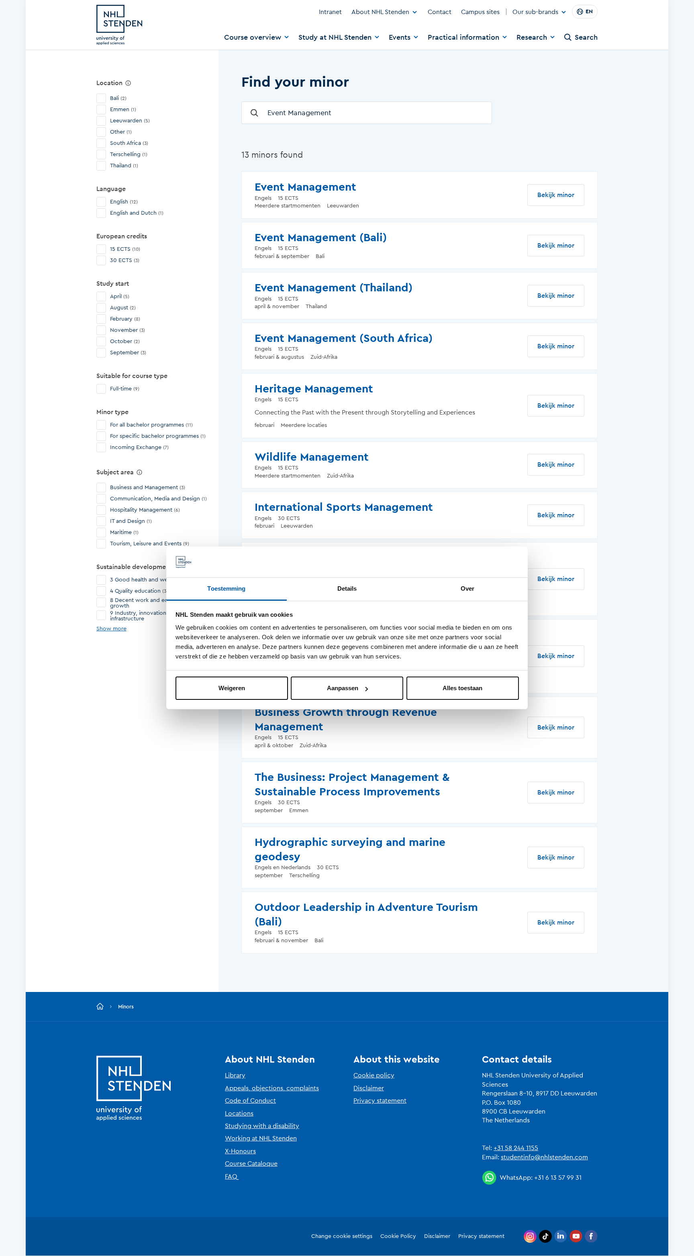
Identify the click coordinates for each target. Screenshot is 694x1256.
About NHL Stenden (380, 12)
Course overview (252, 37)
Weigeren (231, 688)
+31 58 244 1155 (516, 1148)
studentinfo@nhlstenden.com (544, 1157)
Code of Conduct (250, 1100)
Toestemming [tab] (226, 588)
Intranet (330, 12)
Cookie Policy (398, 1236)
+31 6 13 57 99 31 (558, 1178)
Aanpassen (342, 688)
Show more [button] (111, 629)
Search (586, 37)
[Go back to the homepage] (100, 1007)
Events (399, 37)
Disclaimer (368, 1088)
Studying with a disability (262, 1126)
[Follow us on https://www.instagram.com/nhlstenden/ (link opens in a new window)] (530, 1236)
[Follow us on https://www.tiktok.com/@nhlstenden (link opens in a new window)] (545, 1236)
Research (531, 37)
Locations (239, 1113)
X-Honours (240, 1151)
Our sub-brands (535, 12)
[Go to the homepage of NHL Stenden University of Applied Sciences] (119, 25)
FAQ (231, 1176)
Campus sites (480, 12)
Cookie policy (373, 1075)
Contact (439, 12)
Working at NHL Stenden (261, 1138)
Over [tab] (467, 588)
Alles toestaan (462, 688)
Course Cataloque (251, 1163)
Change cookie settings (341, 1236)
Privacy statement (379, 1100)
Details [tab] (347, 588)
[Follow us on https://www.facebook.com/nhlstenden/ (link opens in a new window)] (591, 1236)
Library (235, 1075)
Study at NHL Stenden (334, 37)
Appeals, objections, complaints (272, 1088)
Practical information (463, 37)
